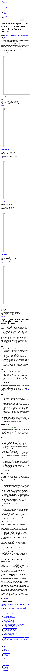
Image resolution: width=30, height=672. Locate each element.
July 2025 (5, 666)
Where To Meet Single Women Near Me (12, 625)
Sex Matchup (4, 2)
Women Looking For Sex (9, 630)
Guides (5, 651)
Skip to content (4, 1)
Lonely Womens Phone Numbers (11, 635)
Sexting (5, 16)
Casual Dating (6, 650)
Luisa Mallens (24, 35)
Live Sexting (6, 631)
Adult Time (4, 97)
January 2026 (6, 663)
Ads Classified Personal (8, 615)
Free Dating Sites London (9, 621)
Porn (4, 13)
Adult (4, 646)
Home (4, 9)
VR (4, 12)
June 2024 (5, 667)
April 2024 (6, 670)
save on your (21, 536)
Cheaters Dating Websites (9, 617)
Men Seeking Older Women (9, 619)
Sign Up (2, 105)
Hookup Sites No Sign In (9, 634)
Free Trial (3, 316)
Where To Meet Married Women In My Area (13, 624)
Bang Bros (4, 201)
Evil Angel (4, 254)
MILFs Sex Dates (7, 616)
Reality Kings (5, 149)
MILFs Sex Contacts (8, 613)
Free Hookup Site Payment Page (10, 626)
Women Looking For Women (10, 628)
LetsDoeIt (3, 306)
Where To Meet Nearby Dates (10, 633)
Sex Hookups (6, 655)
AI (4, 15)
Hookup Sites (6, 11)
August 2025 (6, 665)
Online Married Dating (8, 620)
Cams (4, 17)
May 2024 (5, 668)
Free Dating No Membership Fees (11, 629)
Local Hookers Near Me (9, 622)
